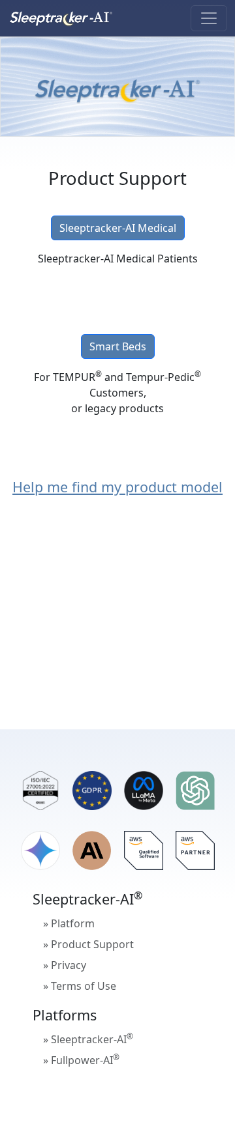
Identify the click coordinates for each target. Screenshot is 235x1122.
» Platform (69, 923)
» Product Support (88, 944)
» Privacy (64, 965)
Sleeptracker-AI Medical (117, 228)
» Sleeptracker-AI (88, 1038)
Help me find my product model (117, 486)
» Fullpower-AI (81, 1059)
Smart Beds (117, 346)
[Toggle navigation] (209, 18)
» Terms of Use (79, 986)
